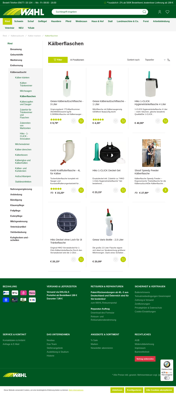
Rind (10, 43)
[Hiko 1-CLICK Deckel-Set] (109, 153)
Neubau (51, 340)
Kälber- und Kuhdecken (21, 169)
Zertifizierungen (142, 304)
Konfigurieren (134, 390)
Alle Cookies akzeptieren (159, 390)
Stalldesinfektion (23, 182)
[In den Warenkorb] (81, 121)
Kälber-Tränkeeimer (26, 84)
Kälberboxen (21, 155)
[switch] (167, 378)
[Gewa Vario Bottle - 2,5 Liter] (109, 222)
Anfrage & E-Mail (11, 344)
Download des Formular (102, 313)
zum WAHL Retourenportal (104, 303)
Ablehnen (117, 390)
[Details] (165, 190)
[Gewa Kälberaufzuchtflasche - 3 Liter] (67, 84)
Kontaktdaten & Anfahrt (14, 340)
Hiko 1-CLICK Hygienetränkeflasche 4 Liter (150, 103)
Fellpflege (15, 210)
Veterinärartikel (18, 227)
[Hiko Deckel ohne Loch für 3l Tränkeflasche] (67, 222)
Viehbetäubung (18, 232)
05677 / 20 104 (25, 3)
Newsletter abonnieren (102, 348)
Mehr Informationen (76, 390)
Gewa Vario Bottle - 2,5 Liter (108, 239)
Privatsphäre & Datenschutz (148, 308)
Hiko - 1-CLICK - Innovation (25, 136)
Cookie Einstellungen (145, 311)
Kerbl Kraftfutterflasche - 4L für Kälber (65, 172)
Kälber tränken (22, 77)
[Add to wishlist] (73, 121)
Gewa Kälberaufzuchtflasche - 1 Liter (109, 103)
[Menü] (171, 361)
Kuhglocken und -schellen (19, 238)
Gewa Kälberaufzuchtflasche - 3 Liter (66, 103)
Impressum (140, 348)
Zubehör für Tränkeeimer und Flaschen (26, 114)
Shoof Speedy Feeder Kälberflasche (147, 172)
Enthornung (16, 65)
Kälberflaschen (28, 96)
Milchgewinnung (19, 221)
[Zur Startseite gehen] (23, 12)
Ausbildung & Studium (58, 352)
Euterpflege (16, 216)
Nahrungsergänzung (21, 189)
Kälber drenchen (23, 149)
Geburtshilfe (16, 55)
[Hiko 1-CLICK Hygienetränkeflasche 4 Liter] (151, 84)
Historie (50, 356)
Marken (94, 344)
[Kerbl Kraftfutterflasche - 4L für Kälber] (67, 153)
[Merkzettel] (167, 11)
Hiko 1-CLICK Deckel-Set (106, 170)
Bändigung (16, 200)
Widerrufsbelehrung (144, 344)
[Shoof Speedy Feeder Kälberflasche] (151, 153)
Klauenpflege (17, 205)
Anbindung (16, 194)
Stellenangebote (55, 348)
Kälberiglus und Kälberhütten (23, 161)
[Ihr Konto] (160, 11)
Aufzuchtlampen (23, 176)
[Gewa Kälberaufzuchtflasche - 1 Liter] (109, 84)
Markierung (16, 60)
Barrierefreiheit (142, 352)
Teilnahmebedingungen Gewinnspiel (153, 296)
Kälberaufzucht (18, 72)
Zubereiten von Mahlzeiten (25, 125)
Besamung (16, 49)
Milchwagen (26, 91)
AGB (137, 340)
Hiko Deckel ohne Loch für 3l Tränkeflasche (66, 241)
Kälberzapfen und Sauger (26, 103)
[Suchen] (144, 12)
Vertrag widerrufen (145, 359)
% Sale (94, 340)
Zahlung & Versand (144, 300)
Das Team (52, 344)
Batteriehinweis (142, 292)
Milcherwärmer (22, 144)
